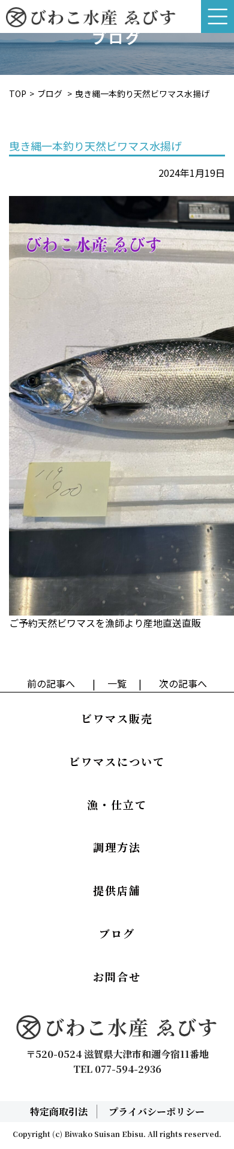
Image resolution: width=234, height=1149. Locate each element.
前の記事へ (51, 683)
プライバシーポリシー (157, 1111)
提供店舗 (117, 890)
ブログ (49, 93)
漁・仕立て (117, 804)
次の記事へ (183, 683)
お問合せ (117, 976)
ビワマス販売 (117, 718)
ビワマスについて (117, 761)
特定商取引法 (59, 1111)
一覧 (117, 683)
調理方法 (117, 847)
